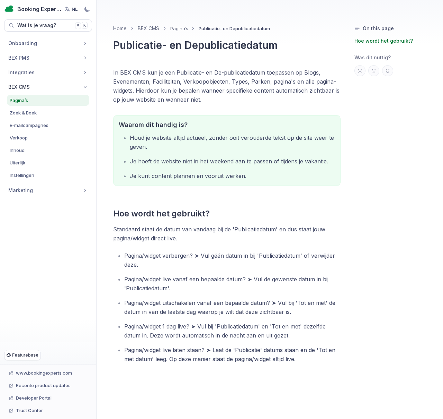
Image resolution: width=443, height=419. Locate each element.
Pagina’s (179, 28)
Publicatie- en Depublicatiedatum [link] (234, 28)
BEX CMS (148, 28)
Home (120, 28)
